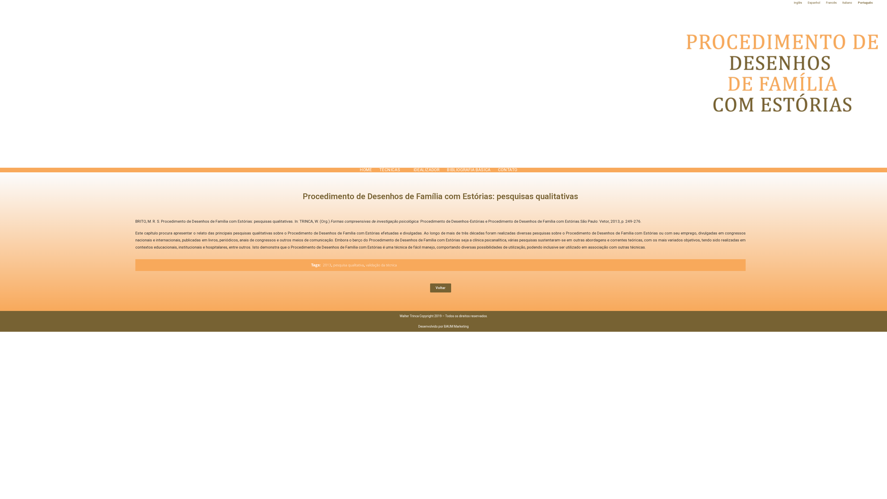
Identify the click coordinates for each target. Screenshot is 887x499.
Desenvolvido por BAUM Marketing (443, 326)
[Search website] (526, 170)
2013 (327, 265)
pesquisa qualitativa (348, 265)
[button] (440, 287)
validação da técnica (381, 265)
